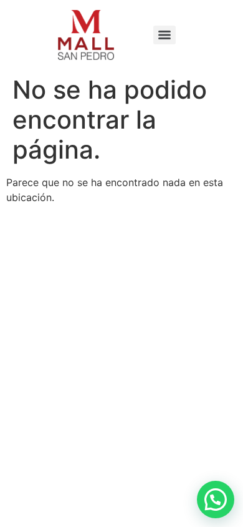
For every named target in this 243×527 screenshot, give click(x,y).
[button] (215, 499)
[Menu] (164, 35)
